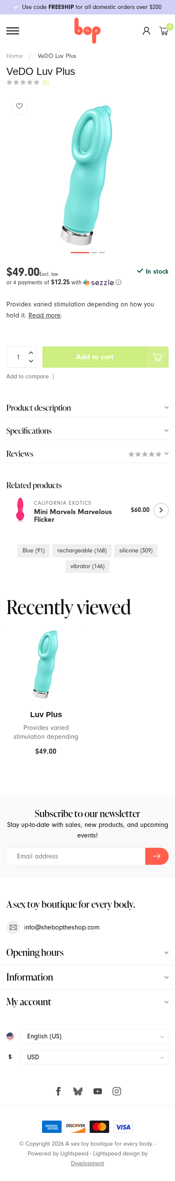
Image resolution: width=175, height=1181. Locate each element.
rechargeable (82, 550)
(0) (45, 82)
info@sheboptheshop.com (61, 927)
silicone (135, 550)
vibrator (87, 566)
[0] (164, 30)
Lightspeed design (116, 1153)
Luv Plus (46, 714)
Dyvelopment (87, 1163)
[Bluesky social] (78, 1091)
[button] (87, 282)
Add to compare (27, 376)
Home (14, 56)
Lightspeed (74, 1153)
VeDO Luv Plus (57, 56)
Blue (34, 550)
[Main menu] (12, 30)
